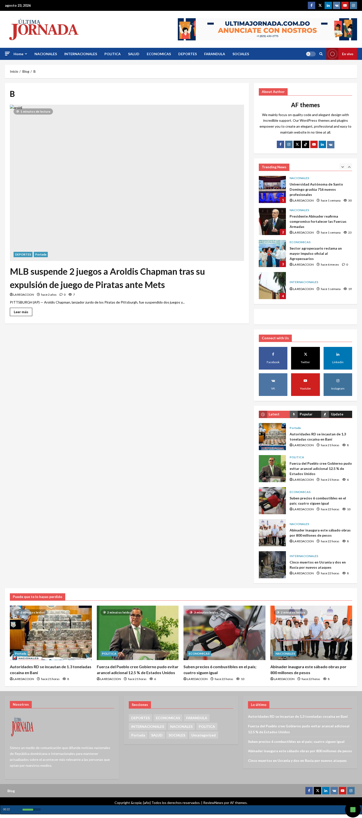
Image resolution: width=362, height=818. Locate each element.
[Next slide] (349, 166)
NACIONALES (45, 54)
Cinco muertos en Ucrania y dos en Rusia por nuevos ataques (272, 564)
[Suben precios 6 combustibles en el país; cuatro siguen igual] (224, 633)
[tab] (274, 414)
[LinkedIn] (322, 144)
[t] (297, 144)
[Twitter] (320, 5)
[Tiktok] (305, 144)
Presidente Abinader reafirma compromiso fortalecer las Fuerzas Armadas (272, 221)
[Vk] (330, 144)
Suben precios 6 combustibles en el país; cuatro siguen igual (272, 500)
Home (18, 54)
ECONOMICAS (159, 54)
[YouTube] (314, 144)
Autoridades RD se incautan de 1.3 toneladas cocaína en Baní (272, 436)
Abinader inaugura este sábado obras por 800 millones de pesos (272, 532)
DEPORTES (187, 54)
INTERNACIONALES (80, 54)
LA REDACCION (23, 294)
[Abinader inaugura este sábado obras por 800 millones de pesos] (311, 633)
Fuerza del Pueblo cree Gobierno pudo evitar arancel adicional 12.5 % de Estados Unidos (272, 468)
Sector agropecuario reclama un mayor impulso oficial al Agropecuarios (272, 253)
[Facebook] (311, 5)
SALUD (133, 54)
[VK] (336, 5)
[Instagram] (353, 5)
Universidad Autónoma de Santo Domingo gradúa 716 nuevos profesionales (272, 189)
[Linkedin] (328, 5)
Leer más (23, 311)
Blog (11, 791)
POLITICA (112, 54)
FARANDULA (214, 54)
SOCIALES (240, 54)
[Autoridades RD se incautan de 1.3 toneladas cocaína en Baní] (51, 633)
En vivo (347, 54)
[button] (7, 53)
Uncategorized (203, 735)
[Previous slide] (342, 166)
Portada (40, 254)
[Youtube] (345, 5)
